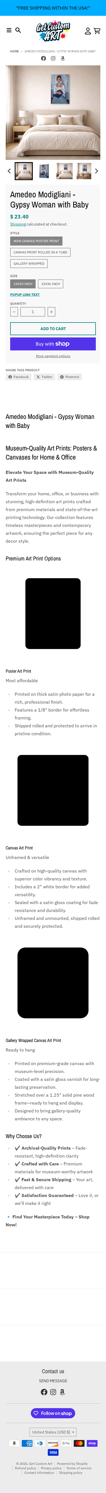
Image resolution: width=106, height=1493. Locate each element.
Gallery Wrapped (29, 263)
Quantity (18, 304)
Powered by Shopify (72, 1463)
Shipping (18, 224)
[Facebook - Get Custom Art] (43, 58)
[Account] (88, 31)
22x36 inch (50, 284)
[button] (24, 171)
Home (14, 51)
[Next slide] (96, 171)
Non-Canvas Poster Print (36, 241)
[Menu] (9, 30)
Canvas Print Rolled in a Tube (40, 252)
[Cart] (97, 31)
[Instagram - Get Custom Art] (53, 58)
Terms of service (79, 1468)
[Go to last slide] (10, 171)
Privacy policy (51, 1468)
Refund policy (25, 1468)
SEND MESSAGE (53, 1380)
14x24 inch (23, 284)
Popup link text (25, 294)
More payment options (53, 356)
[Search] (18, 30)
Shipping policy (70, 1472)
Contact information (39, 1472)
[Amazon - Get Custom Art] (62, 58)
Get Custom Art (40, 1463)
